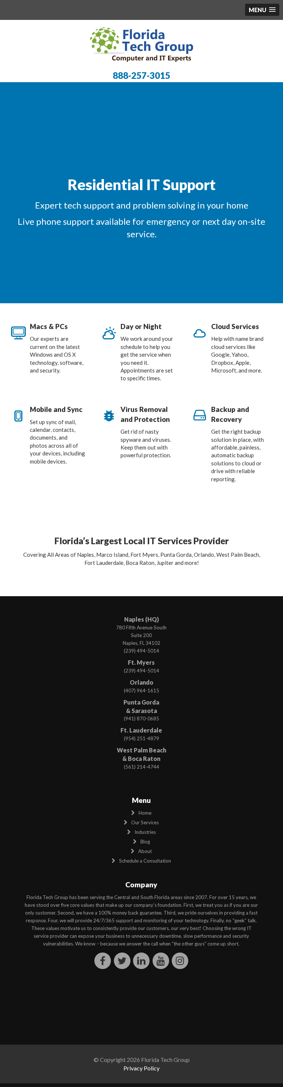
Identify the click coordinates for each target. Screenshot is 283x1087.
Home (145, 813)
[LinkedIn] (141, 961)
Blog (145, 842)
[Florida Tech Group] (141, 44)
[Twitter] (122, 961)
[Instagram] (180, 961)
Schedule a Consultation (145, 861)
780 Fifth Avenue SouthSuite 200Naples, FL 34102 (141, 635)
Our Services (145, 822)
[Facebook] (103, 961)
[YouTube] (161, 961)
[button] (262, 10)
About (145, 851)
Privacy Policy (141, 1068)
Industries (145, 832)
